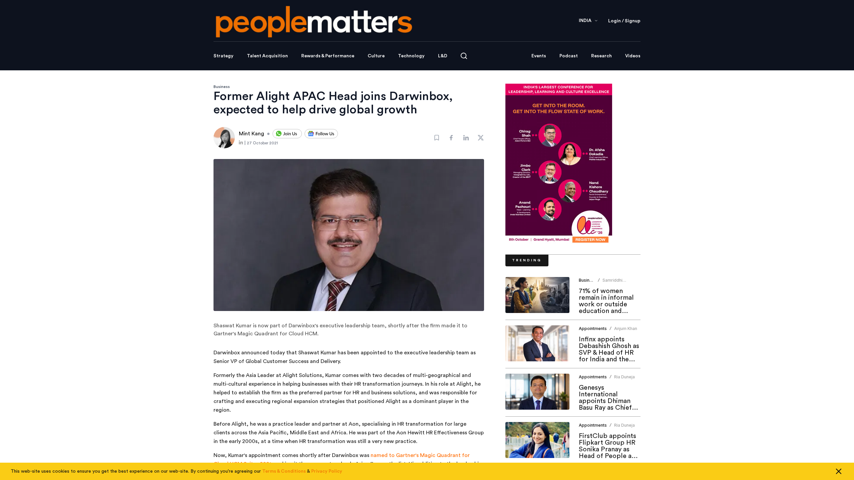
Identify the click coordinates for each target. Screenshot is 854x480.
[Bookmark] (436, 137)
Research (601, 56)
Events (538, 56)
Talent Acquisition (267, 56)
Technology (411, 56)
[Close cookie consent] (838, 471)
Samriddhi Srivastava (612, 283)
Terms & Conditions (284, 471)
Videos (632, 56)
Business (222, 87)
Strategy (224, 56)
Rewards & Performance (327, 56)
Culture (376, 56)
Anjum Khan (625, 328)
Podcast (568, 56)
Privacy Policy (326, 471)
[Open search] (464, 56)
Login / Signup (624, 21)
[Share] (451, 137)
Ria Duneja (624, 376)
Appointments (593, 328)
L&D (442, 56)
